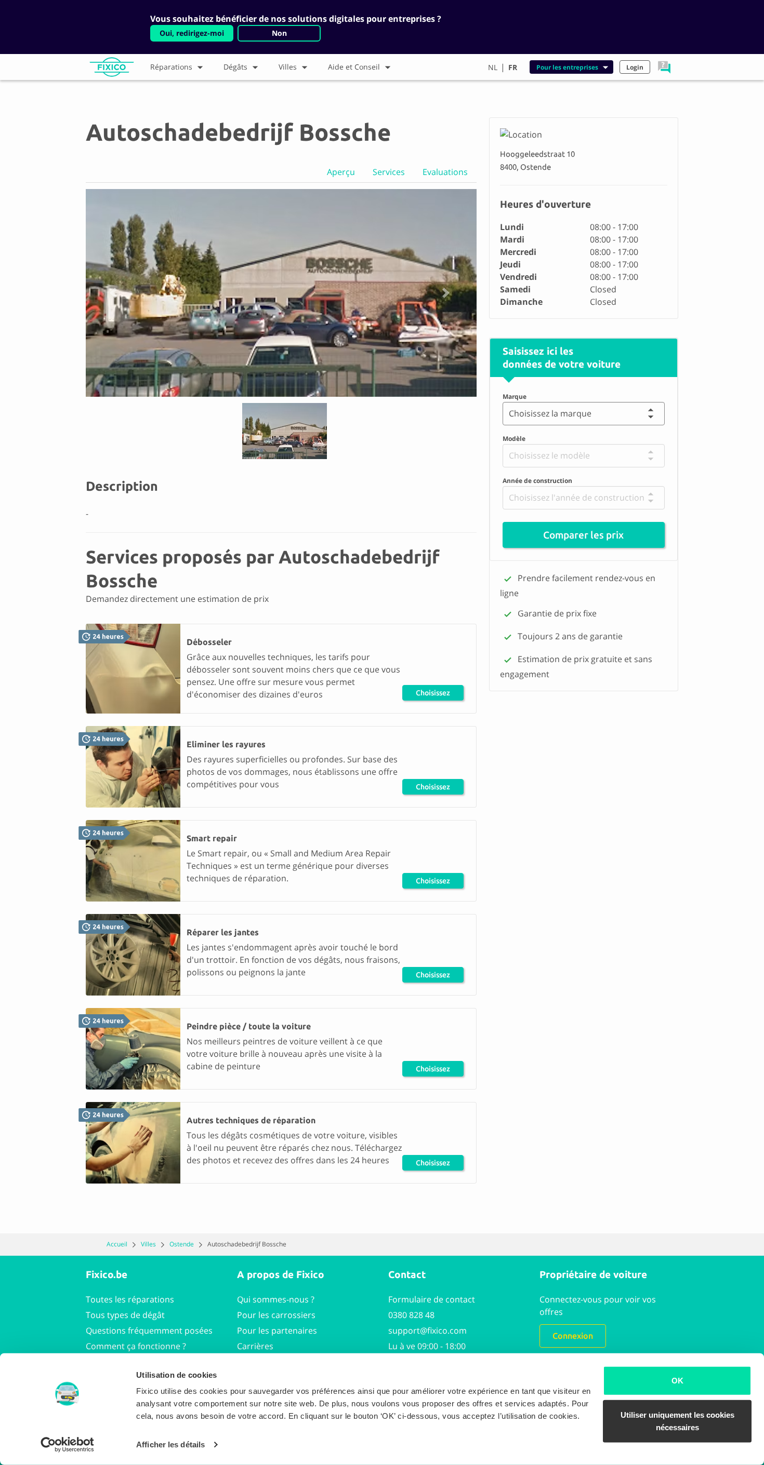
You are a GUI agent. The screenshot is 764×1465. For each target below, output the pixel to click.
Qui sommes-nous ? (275, 1299)
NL (492, 67)
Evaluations (445, 172)
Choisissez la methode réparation (433, 695)
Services (389, 172)
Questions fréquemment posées (149, 1330)
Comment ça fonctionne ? (136, 1346)
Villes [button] (288, 67)
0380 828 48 (411, 1315)
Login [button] (634, 67)
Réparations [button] (171, 67)
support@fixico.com (427, 1330)
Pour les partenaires (277, 1330)
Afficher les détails (170, 1444)
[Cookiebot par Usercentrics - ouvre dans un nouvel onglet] (67, 1445)
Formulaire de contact (431, 1299)
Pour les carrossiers (276, 1315)
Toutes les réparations (130, 1299)
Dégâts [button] (235, 67)
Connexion (572, 1335)
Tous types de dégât (125, 1315)
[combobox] (511, 413)
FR (512, 67)
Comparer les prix (583, 535)
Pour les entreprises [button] (567, 67)
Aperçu (341, 172)
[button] (664, 67)
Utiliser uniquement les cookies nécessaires (677, 1420)
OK (677, 1380)
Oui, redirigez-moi (192, 33)
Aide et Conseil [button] (354, 67)
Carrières (255, 1346)
